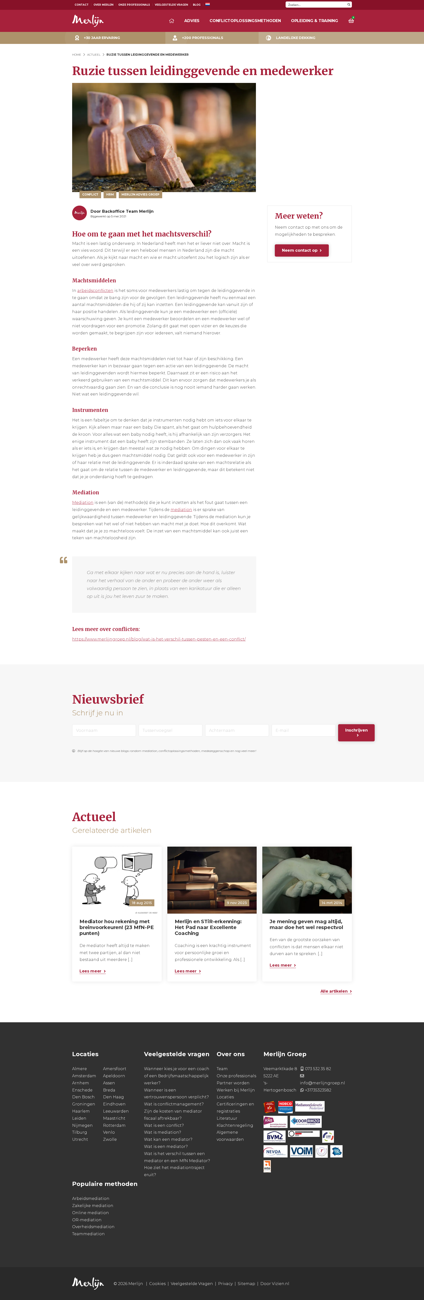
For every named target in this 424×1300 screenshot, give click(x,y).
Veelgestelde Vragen (171, 4)
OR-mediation (87, 1219)
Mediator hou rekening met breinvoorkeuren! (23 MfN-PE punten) (117, 927)
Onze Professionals (134, 4)
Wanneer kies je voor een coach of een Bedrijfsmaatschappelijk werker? (176, 1075)
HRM (110, 194)
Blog (196, 4)
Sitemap (246, 1283)
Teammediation (88, 1234)
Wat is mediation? (162, 1132)
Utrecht (80, 1139)
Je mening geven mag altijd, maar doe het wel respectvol (306, 924)
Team (222, 1068)
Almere (79, 1068)
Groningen (83, 1104)
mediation (181, 509)
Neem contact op (299, 250)
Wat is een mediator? (166, 1146)
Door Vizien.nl (274, 1283)
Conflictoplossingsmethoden (245, 20)
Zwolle (110, 1139)
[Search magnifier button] (349, 4)
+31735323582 (318, 1090)
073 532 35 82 (318, 1068)
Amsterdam (84, 1076)
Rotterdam (114, 1125)
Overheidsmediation (93, 1226)
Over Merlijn (103, 4)
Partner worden (233, 1082)
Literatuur (227, 1118)
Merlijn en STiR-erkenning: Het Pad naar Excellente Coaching (208, 927)
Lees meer (90, 971)
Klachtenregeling (235, 1125)
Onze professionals (236, 1076)
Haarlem (81, 1111)
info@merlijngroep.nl (322, 1082)
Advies (191, 20)
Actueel (94, 54)
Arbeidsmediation (90, 1198)
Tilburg (79, 1132)
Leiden (79, 1118)
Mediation (82, 502)
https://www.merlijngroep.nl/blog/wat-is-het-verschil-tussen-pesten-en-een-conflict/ (159, 639)
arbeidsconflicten (95, 290)
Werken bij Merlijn (236, 1090)
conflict (90, 194)
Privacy (225, 1283)
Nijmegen (82, 1125)
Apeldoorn (114, 1076)
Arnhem (80, 1082)
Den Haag (113, 1097)
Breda (109, 1090)
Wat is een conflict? (164, 1125)
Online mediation (90, 1212)
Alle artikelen (334, 991)
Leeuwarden (116, 1111)
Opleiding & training (314, 20)
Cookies (157, 1283)
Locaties (225, 1097)
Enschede (82, 1090)
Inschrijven (356, 730)
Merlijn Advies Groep (140, 194)
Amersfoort (114, 1068)
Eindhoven (114, 1104)
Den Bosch (83, 1097)
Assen (109, 1082)
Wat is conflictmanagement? (174, 1104)
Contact (82, 4)
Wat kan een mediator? (168, 1139)
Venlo (109, 1132)
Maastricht (114, 1118)
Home (76, 54)
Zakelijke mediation (92, 1205)
